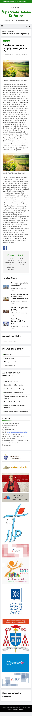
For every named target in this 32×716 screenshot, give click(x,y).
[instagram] (13, 8)
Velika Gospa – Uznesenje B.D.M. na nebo (18, 321)
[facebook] (11, 8)
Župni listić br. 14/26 (10, 342)
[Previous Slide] (27, 1)
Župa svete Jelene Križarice (16, 14)
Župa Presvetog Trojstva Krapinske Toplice (16, 411)
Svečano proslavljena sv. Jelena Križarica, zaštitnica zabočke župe (14, 1)
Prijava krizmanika (9, 366)
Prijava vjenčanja (9, 358)
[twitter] (15, 8)
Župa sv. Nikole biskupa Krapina (13, 385)
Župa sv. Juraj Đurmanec (11, 381)
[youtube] (20, 8)
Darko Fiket (8, 55)
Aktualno (6, 41)
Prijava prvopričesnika (10, 362)
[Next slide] (30, 1)
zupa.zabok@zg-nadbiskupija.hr (17, 432)
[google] (18, 8)
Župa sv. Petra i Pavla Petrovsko (13, 392)
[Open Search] (27, 26)
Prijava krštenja (8, 354)
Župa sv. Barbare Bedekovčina (13, 402)
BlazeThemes (20, 709)
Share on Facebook (5, 248)
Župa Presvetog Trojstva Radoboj (14, 389)
